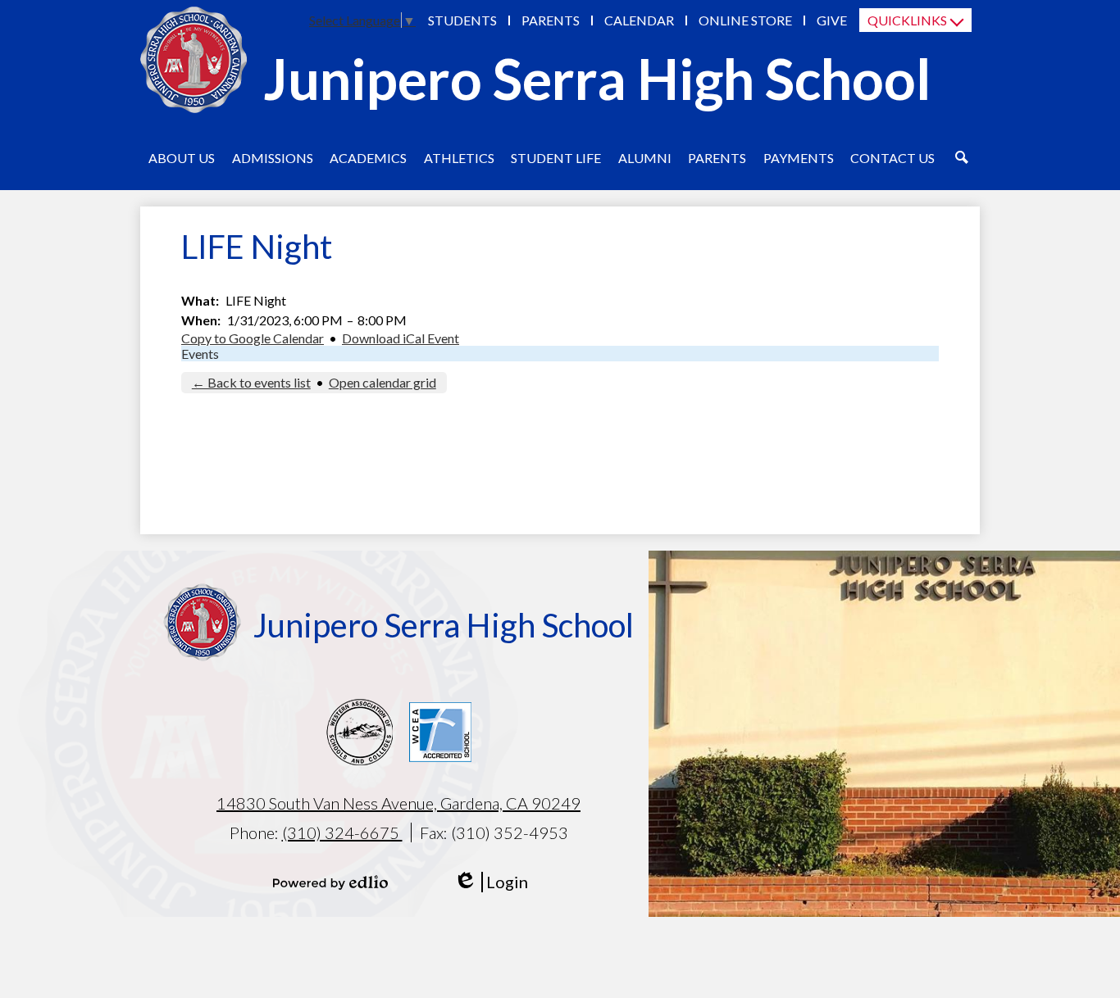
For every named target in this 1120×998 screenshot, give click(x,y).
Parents (550, 20)
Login (490, 882)
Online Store (745, 20)
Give (832, 20)
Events (200, 353)
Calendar (639, 20)
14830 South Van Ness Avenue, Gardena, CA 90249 (398, 803)
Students (462, 20)
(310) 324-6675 (342, 832)
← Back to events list (251, 382)
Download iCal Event (400, 338)
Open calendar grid (382, 382)
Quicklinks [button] (907, 20)
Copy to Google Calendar (252, 338)
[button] (181, 157)
